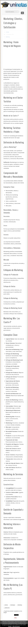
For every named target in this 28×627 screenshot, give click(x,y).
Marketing (8, 36)
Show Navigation (22, 13)
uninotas (7, 32)
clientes (6, 605)
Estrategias (13, 605)
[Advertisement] (16, 58)
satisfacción (7, 607)
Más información (16, 626)
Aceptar (10, 626)
